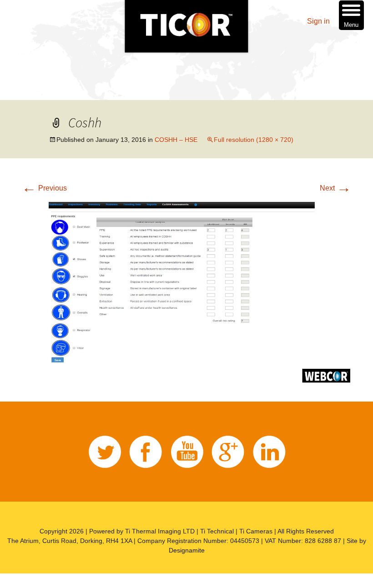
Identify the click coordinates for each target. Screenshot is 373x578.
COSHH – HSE (176, 139)
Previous (44, 188)
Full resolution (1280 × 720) (253, 139)
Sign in (318, 21)
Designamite (187, 550)
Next (335, 188)
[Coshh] (186, 290)
